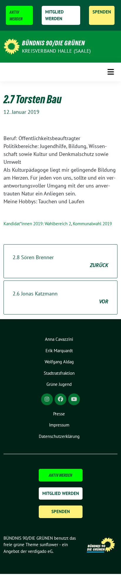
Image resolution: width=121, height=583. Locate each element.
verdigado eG (40, 551)
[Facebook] (60, 399)
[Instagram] (47, 399)
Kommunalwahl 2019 (92, 223)
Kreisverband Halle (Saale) (56, 51)
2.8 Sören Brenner (60, 261)
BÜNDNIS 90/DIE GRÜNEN (53, 43)
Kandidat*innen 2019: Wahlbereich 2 (37, 223)
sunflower (49, 544)
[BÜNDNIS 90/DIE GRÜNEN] (12, 46)
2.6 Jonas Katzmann (60, 297)
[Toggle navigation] (110, 72)
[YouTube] (74, 399)
